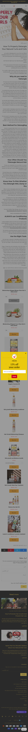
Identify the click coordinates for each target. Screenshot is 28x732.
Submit (14, 376)
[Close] (25, 353)
